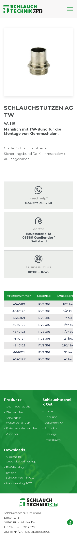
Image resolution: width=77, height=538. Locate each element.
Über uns (50, 417)
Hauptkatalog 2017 (19, 483)
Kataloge (50, 434)
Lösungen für (53, 422)
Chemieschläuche (18, 406)
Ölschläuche (14, 412)
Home (49, 411)
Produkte (50, 428)
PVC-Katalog (15, 467)
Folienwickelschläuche (21, 428)
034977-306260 (38, 203)
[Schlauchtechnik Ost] (22, 9)
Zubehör (12, 434)
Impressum (52, 439)
